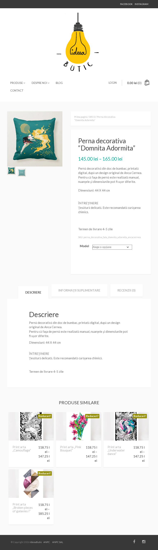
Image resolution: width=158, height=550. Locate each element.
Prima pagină (80, 116)
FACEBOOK (126, 4)
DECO (92, 116)
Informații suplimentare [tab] (79, 290)
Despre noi (40, 83)
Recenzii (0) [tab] (126, 290)
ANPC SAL (57, 542)
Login (113, 82)
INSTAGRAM (141, 4)
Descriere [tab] (33, 292)
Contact (16, 90)
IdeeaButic (36, 542)
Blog (59, 83)
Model (84, 246)
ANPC (46, 542)
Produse (16, 83)
